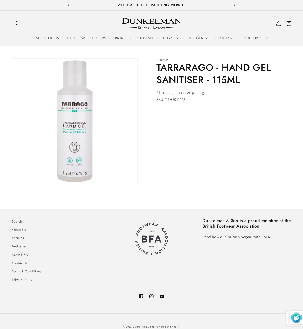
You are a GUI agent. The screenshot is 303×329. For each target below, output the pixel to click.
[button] (17, 23)
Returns (18, 238)
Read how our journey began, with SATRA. (237, 237)
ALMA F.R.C (20, 255)
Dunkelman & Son (144, 326)
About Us (19, 230)
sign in (174, 92)
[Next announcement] (234, 5)
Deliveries (19, 246)
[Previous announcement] (68, 5)
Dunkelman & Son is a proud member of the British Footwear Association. (246, 223)
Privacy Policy (22, 279)
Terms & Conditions (27, 271)
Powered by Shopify (168, 326)
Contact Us (20, 263)
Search (17, 221)
